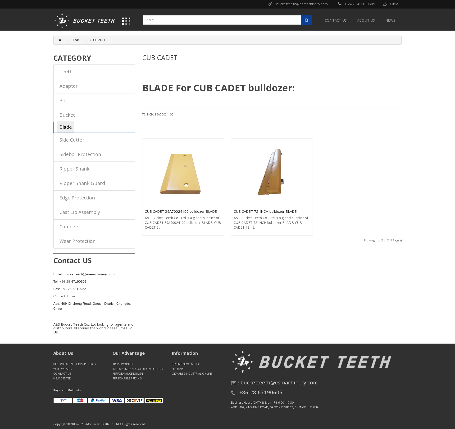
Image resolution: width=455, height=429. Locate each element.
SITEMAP (177, 369)
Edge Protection (77, 197)
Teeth (66, 71)
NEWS (390, 20)
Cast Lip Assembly (79, 212)
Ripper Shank (74, 169)
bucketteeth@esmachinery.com (302, 3)
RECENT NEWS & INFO (186, 364)
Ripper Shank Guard (82, 183)
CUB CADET (97, 40)
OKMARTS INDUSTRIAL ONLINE (192, 374)
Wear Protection (77, 241)
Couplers (69, 226)
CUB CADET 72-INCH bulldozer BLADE (265, 211)
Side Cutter (71, 140)
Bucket (67, 115)
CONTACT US (336, 20)
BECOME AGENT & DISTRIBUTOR (74, 364)
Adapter (68, 86)
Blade (76, 40)
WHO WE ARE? (62, 369)
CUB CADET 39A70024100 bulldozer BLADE (181, 211)
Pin (63, 100)
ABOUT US (366, 20)
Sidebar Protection (80, 154)
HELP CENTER (62, 378)
